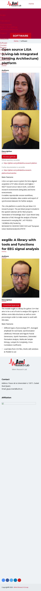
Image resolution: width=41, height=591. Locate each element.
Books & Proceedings (8, 27)
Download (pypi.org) (11, 305)
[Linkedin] (15, 580)
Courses (3, 45)
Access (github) (9, 157)
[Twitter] (11, 580)
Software (3, 43)
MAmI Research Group (21, 587)
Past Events (5, 58)
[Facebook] (7, 580)
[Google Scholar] (3, 580)
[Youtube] (19, 580)
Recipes (3, 48)
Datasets (3, 50)
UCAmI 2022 (5, 60)
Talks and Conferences (9, 29)
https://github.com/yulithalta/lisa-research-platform (20, 163)
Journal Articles (6, 25)
